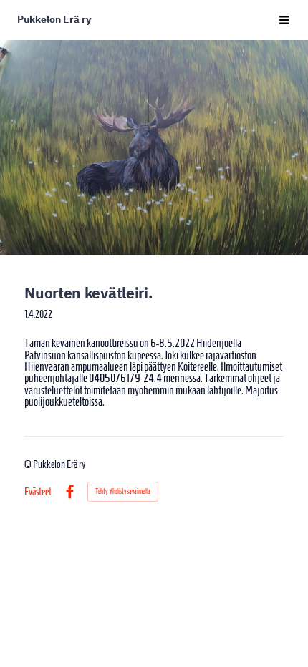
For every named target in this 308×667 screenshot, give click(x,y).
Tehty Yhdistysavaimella (122, 491)
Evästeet (38, 492)
